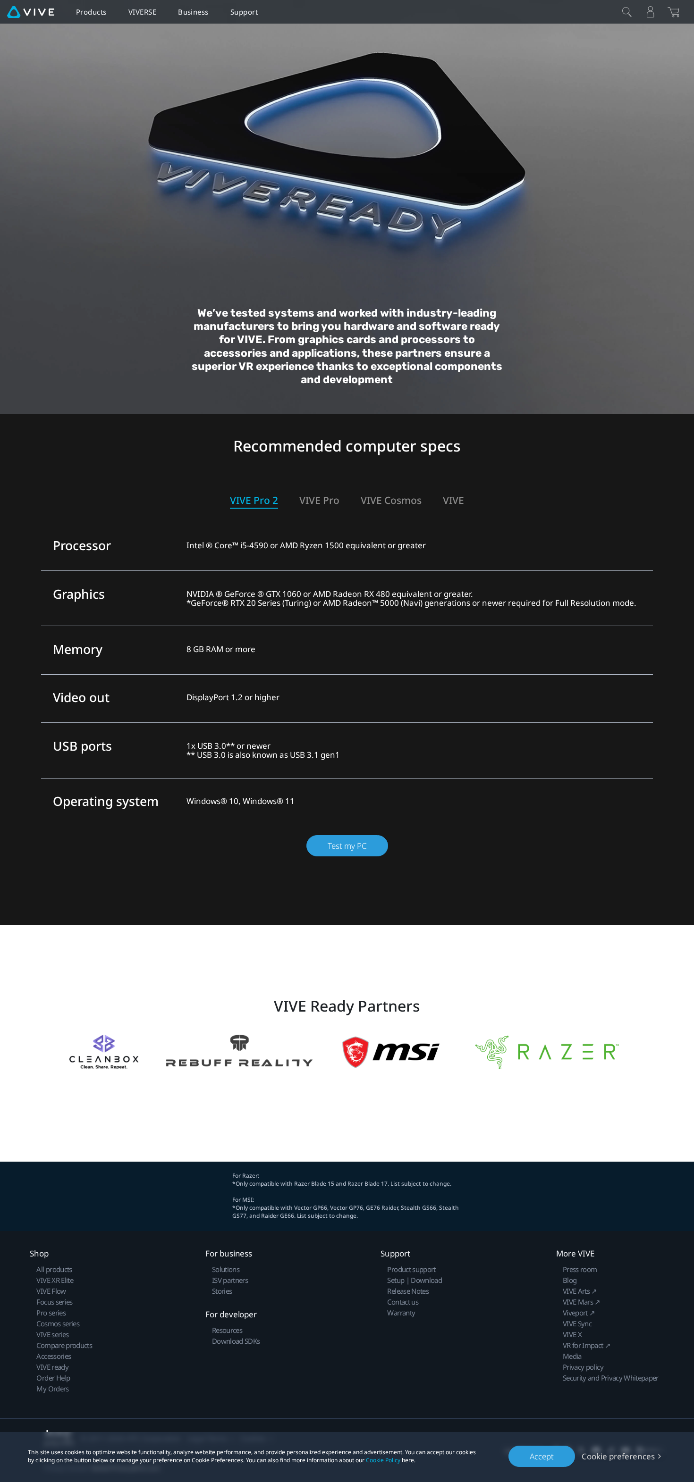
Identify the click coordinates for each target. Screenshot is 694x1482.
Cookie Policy (383, 1460)
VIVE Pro (319, 500)
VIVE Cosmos (391, 500)
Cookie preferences (618, 1456)
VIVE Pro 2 (254, 500)
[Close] (627, 12)
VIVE (453, 500)
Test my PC (347, 845)
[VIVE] (30, 12)
